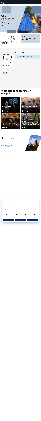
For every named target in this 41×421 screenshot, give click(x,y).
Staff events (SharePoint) (27, 40)
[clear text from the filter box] (6, 72)
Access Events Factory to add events (7, 145)
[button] (39, 3)
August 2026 (8, 56)
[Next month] (11, 57)
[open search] (37, 3)
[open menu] (39, 3)
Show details (34, 217)
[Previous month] (3, 57)
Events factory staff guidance (6, 146)
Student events (25, 39)
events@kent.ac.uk (5, 141)
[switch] (16, 214)
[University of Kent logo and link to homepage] (2, 3)
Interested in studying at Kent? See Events (29, 38)
